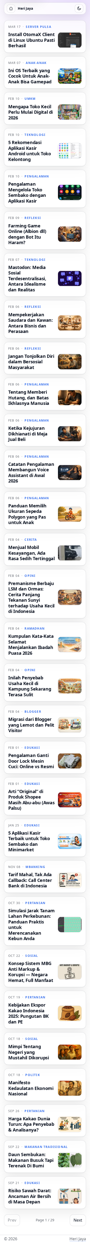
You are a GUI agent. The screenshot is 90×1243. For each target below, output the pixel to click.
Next (78, 1220)
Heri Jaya (78, 1239)
